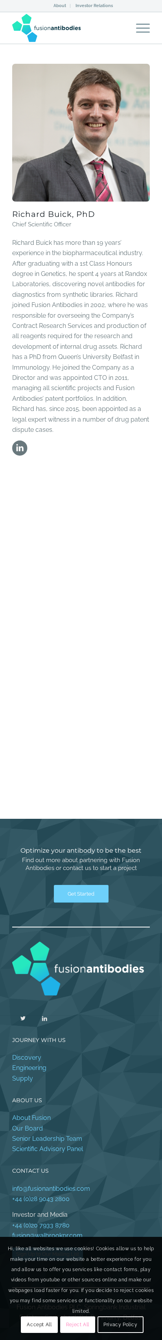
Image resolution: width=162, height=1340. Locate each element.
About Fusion (31, 1118)
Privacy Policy (120, 1324)
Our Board (27, 1128)
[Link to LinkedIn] (44, 1018)
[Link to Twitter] (23, 1018)
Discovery (26, 1057)
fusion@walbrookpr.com (47, 1235)
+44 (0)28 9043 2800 (41, 1199)
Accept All (39, 1324)
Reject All (77, 1324)
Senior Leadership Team (47, 1138)
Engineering (29, 1068)
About (59, 5)
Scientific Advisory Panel (47, 1149)
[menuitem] (60, 6)
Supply (22, 1078)
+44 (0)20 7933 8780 (41, 1225)
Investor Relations (94, 5)
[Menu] (139, 28)
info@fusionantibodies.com (51, 1188)
